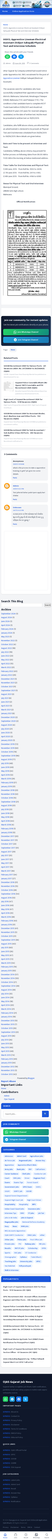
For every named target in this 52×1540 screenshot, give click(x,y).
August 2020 (6, 725)
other (42, 1235)
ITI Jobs (31, 1213)
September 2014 (8, 986)
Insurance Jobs (34, 1208)
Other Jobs (9, 1239)
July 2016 (5, 901)
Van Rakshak (10, 1265)
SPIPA (44, 1248)
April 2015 (5, 959)
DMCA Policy (16, 1433)
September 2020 (8, 721)
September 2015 (8, 940)
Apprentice (9, 1165)
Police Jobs (22, 1239)
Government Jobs (12, 1186)
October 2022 (7, 644)
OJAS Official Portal (18, 1450)
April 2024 (5, 625)
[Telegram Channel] (12, 1399)
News (13, 349)
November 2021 (7, 682)
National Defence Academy (33, 1222)
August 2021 (6, 694)
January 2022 (6, 675)
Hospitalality (10, 1204)
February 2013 (7, 1059)
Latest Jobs (15, 1480)
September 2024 (8, 613)
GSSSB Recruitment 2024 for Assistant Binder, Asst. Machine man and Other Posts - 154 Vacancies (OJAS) (24, 416)
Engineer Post (39, 1178)
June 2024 (5, 621)
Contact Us (15, 1416)
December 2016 (7, 882)
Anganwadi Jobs (25, 1160)
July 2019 (5, 763)
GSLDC (7, 1191)
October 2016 (7, 890)
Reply (15, 477)
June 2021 (5, 702)
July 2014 (5, 993)
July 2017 (5, 855)
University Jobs (26, 1261)
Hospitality (23, 1204)
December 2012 (7, 1066)
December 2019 (7, 744)
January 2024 (6, 633)
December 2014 (8, 974)
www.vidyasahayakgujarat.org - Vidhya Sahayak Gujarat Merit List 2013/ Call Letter (23, 1360)
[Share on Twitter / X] (21, 56)
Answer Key (40, 1160)
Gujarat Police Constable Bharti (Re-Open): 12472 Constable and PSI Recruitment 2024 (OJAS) (31, 385)
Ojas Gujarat (9, 1099)
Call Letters (40, 1169)
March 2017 (6, 871)
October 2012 (7, 1074)
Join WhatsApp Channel (28, 332)
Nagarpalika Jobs (11, 1222)
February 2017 (7, 874)
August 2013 (6, 1036)
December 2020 (8, 717)
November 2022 (8, 640)
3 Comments (34, 63)
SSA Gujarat (16, 1467)
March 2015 (6, 963)
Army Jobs (9, 1169)
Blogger (31, 1078)
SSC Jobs (17, 1252)
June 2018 (5, 813)
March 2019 (6, 778)
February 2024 (7, 629)
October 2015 (7, 936)
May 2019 (5, 771)
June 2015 (5, 951)
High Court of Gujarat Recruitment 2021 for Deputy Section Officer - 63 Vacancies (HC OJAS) (25, 1350)
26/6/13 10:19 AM (18, 464)
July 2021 (5, 698)
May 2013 (5, 1047)
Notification (15, 1501)
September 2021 (8, 690)
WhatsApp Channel (18, 1132)
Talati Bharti (36, 1257)
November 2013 (7, 1024)
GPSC (13, 1454)
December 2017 (7, 836)
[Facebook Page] (18, 1399)
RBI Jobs (42, 1244)
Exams (7, 1182)
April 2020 (5, 736)
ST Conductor (30, 1252)
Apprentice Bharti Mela (27, 1165)
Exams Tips (18, 1182)
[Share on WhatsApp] (7, 56)
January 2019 (6, 786)
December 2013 (7, 1020)
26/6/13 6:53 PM (18, 489)
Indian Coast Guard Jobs (14, 1208)
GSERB (13, 1463)
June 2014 (5, 997)
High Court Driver (34, 1200)
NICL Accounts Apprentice (15, 1230)
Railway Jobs (30, 1244)
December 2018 (7, 790)
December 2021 (7, 679)
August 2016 (6, 897)
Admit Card (21, 1156)
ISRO (22, 1213)
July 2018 (5, 809)
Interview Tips (10, 1213)
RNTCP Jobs (19, 1248)
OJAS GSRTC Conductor (14, 1235)
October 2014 (7, 982)
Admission (9, 1156)
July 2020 (5, 729)
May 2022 (5, 659)
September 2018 (8, 801)
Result (13, 1488)
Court (7, 1178)
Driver (27, 1178)
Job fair (41, 1213)
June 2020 (5, 732)
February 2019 (7, 782)
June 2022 (5, 655)
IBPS (34, 1204)
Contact (37, 1527)
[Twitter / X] (25, 1399)
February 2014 (7, 1013)
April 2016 (5, 913)
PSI (20, 1244)
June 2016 (5, 905)
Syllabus (23, 1257)
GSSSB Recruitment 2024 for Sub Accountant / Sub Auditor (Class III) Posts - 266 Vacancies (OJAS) (24, 433)
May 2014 (5, 1001)
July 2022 (5, 652)
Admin (16, 485)
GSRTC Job (18, 1191)
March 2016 (6, 917)
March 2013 (6, 1055)
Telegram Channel (18, 1139)
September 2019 (8, 755)
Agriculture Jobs (36, 1156)
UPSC (38, 1261)
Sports (7, 1252)
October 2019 (7, 751)
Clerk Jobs (26, 1173)
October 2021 (7, 686)
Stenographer (10, 1257)
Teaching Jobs (10, 1261)
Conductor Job (40, 1173)
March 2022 (6, 667)
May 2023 (5, 636)
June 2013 (5, 1043)
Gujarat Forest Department (16, 1195)
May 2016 (5, 909)
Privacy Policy (16, 1420)
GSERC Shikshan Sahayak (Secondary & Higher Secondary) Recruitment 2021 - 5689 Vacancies (23, 1318)
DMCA (29, 1527)
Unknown (17, 507)
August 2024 (6, 617)
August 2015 (6, 943)
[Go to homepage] (26, 4)
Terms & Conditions (19, 1428)
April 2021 (5, 705)
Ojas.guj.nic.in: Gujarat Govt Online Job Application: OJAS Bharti (25, 1521)
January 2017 (6, 878)
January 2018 (6, 832)
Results (8, 1248)
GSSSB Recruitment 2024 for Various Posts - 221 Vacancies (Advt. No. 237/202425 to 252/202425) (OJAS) (25, 369)
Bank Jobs (21, 1169)
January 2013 (6, 1062)
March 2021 (6, 709)
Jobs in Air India (11, 1217)
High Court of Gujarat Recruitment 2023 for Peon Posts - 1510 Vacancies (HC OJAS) (24, 1288)
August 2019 (6, 759)
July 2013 (4, 1039)
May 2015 (5, 955)
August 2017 (6, 851)
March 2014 (6, 1009)
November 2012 (7, 1070)
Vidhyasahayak (25, 1265)
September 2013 (8, 1032)
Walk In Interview (11, 1270)
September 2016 (8, 894)
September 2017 (8, 847)
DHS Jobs (17, 1178)
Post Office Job (36, 1239)
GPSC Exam (27, 1186)
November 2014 (8, 978)
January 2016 (6, 924)
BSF (30, 1169)
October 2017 (7, 844)
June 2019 (5, 767)
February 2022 (7, 671)
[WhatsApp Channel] (5, 1399)
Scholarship (33, 1248)
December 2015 (7, 928)
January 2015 (6, 970)
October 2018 (7, 798)
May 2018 (5, 817)
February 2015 (7, 966)
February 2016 (7, 920)
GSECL (38, 1186)
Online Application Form (23, 11)
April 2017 (5, 867)
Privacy (6, 1527)
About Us (14, 1411)
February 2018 (7, 828)
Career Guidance (11, 1173)
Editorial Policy (17, 1437)
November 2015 (7, 932)
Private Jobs (10, 1244)
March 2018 (6, 824)
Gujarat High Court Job (14, 1200)
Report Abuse (8, 1081)
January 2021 (6, 713)
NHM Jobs (25, 1226)
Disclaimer (15, 1424)
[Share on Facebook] (14, 56)
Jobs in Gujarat (27, 1217)
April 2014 (5, 1005)
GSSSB (28, 1191)
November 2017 (7, 840)
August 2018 (6, 805)
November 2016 (8, 886)
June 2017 (5, 859)
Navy (7, 1226)
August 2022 (6, 648)
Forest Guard (32, 1182)
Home (5, 11)
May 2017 (5, 863)
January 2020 (6, 740)
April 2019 (5, 775)
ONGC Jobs (31, 1235)
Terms (23, 1527)
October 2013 (7, 1028)
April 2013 (5, 1051)
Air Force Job (10, 1160)
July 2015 (5, 947)
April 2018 (5, 821)
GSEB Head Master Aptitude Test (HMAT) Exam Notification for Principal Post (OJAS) (23, 1341)
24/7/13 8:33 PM (18, 510)
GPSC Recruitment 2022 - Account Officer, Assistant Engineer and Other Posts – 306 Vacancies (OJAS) (25, 1298)
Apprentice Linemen (11, 78)
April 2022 (5, 663)
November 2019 (8, 748)
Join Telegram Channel (28, 339)
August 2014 (6, 989)
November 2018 (8, 794)
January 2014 (6, 1016)
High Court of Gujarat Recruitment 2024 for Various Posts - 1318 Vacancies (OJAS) (23, 400)
